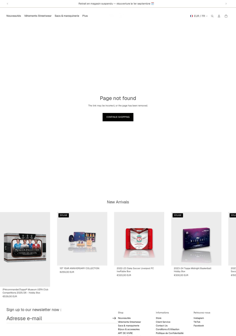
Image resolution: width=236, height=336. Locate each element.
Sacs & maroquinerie (128, 325)
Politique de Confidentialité (170, 333)
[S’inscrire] (114, 318)
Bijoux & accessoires (129, 329)
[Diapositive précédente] (7, 3)
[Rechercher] (212, 16)
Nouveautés (124, 318)
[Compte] (219, 16)
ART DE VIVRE (125, 333)
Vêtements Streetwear (129, 321)
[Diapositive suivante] (226, 3)
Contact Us (161, 325)
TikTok (197, 321)
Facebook (199, 325)
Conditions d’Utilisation (167, 329)
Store (158, 318)
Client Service (163, 321)
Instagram (199, 318)
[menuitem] (85, 16)
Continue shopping (118, 117)
